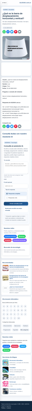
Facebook (6, 346)
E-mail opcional (8, 182)
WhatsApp (22, 236)
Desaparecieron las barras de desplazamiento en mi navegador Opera (18, 277)
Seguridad (15, 329)
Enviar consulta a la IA (16, 203)
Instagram (8, 240)
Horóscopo (12, 382)
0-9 (18, 318)
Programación (6, 329)
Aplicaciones (17, 325)
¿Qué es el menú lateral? (16, 287)
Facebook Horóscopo (19, 240)
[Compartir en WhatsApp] (4, 31)
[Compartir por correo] (19, 31)
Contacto (8, 408)
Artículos (12, 374)
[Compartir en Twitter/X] (11, 31)
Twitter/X (22, 346)
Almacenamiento (7, 325)
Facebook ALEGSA (10, 236)
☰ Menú (4, 2)
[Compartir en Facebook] (8, 31)
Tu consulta (7, 160)
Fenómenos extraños (15, 389)
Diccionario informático (16, 360)
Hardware (25, 325)
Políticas (3, 408)
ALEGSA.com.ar (25, 2)
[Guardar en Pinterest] (15, 31)
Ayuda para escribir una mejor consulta (13, 209)
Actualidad (12, 367)
